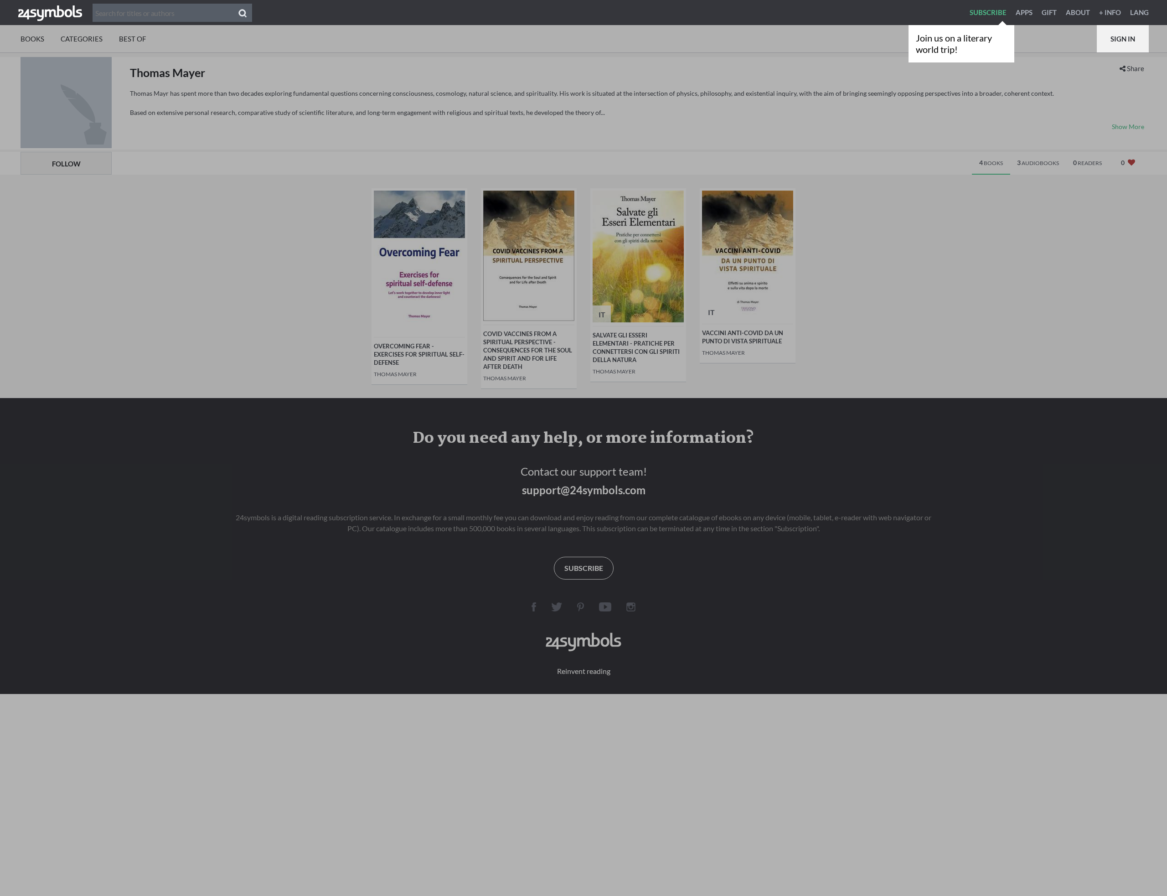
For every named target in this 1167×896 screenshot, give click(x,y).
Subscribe (988, 12)
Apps (1024, 12)
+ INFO (1110, 12)
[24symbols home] (50, 12)
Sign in (1122, 39)
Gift (1049, 12)
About (1078, 12)
